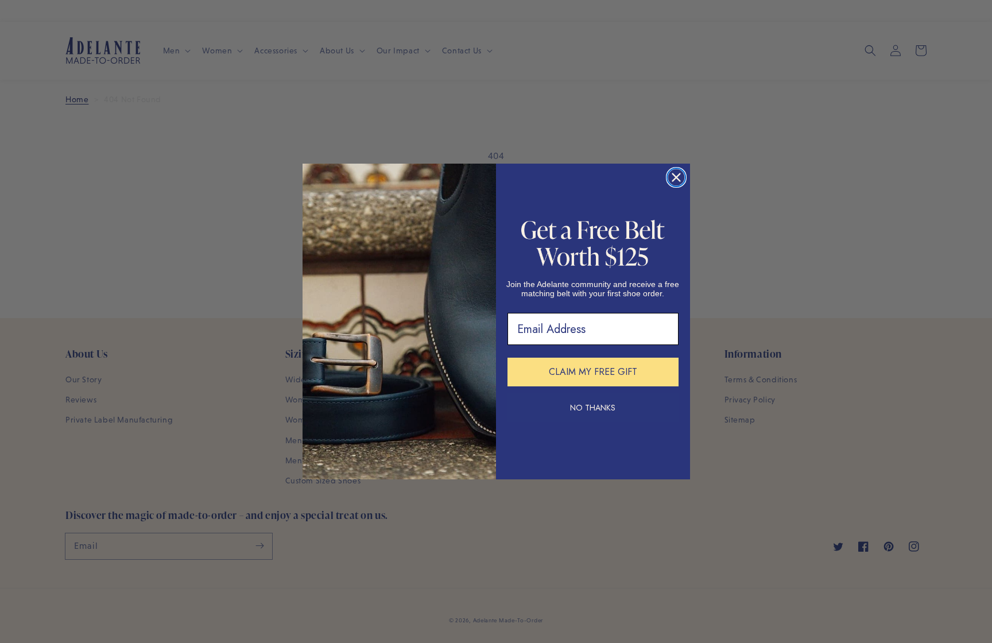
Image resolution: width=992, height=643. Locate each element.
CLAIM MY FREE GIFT (593, 371)
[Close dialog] (676, 177)
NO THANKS (592, 407)
